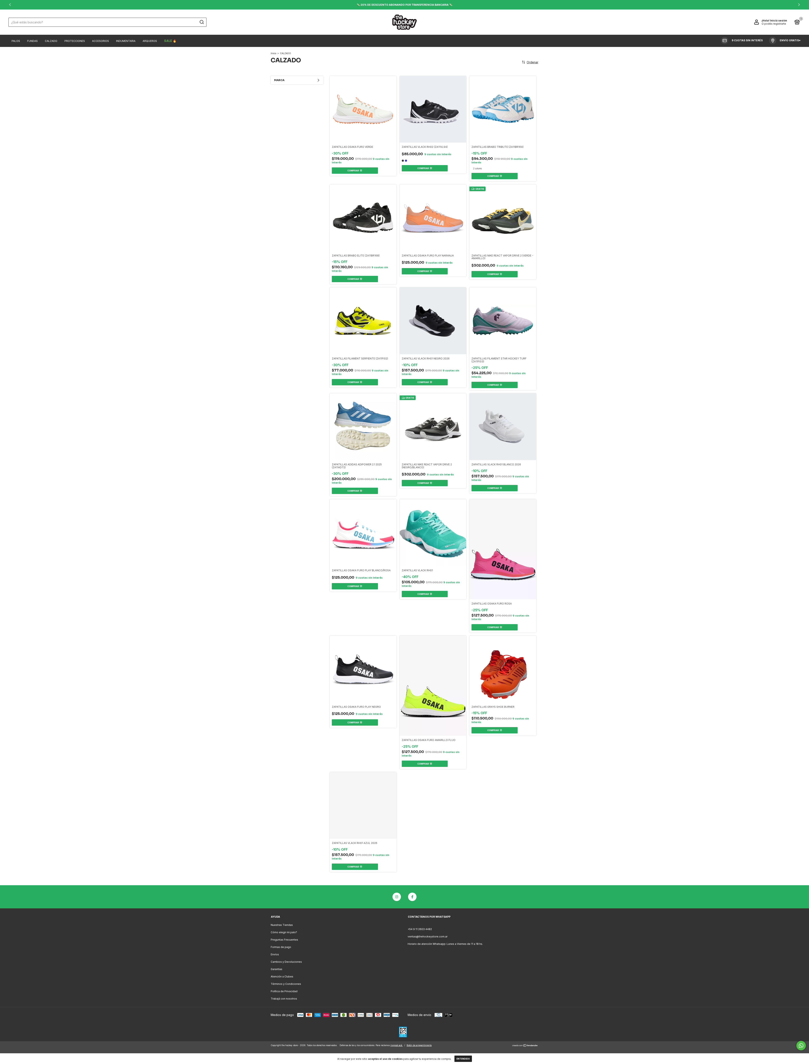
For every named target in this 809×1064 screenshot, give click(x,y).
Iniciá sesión (778, 20)
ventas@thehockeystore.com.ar (427, 936)
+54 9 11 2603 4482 (420, 929)
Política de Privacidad (284, 991)
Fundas (32, 41)
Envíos (275, 954)
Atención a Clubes (282, 976)
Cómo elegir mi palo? (284, 932)
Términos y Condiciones (286, 983)
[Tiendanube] (525, 1046)
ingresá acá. (396, 1045)
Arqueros (150, 41)
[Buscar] (201, 22)
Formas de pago (281, 947)
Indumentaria (125, 41)
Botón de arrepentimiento (419, 1045)
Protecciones (74, 41)
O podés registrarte (774, 23)
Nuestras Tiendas (282, 924)
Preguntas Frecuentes (284, 939)
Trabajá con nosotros (284, 998)
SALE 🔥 (170, 41)
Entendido (463, 1058)
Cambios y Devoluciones (286, 961)
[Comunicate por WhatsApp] (801, 1045)
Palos (16, 41)
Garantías (276, 969)
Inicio (273, 53)
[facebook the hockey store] (412, 897)
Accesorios (100, 41)
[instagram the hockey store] (396, 897)
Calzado (51, 41)
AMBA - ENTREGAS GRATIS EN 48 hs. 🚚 (404, 4)
